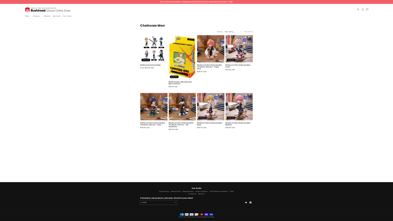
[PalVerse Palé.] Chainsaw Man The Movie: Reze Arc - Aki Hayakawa (181, 125)
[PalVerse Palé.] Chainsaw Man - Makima (238, 124)
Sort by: (220, 32)
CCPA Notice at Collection (218, 191)
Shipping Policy (187, 191)
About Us (201, 194)
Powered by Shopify (208, 217)
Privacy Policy (164, 191)
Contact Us (192, 194)
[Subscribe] (175, 202)
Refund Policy (176, 191)
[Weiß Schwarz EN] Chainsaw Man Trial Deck (180, 83)
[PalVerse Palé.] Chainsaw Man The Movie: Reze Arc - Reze (152, 124)
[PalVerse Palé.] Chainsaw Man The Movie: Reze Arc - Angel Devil (209, 67)
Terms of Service (201, 191)
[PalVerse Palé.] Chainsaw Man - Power (238, 66)
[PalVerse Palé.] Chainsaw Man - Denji (210, 124)
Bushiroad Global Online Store (193, 217)
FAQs (232, 191)
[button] (358, 9)
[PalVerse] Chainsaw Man (150, 65)
